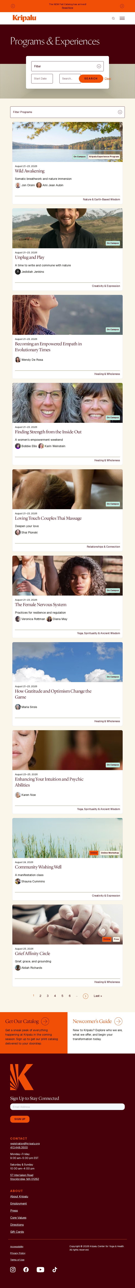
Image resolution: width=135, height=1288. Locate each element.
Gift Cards (17, 1232)
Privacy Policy (18, 1253)
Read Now (67, 7)
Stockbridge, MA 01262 (24, 1179)
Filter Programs (22, 112)
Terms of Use (17, 1259)
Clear (108, 78)
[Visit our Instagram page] (12, 1269)
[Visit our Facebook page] (26, 1269)
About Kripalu (19, 1196)
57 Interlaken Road (21, 1175)
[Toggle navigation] (122, 18)
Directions (17, 1225)
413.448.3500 (19, 1147)
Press (14, 1210)
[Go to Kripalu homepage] (22, 1077)
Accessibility (17, 1246)
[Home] (25, 16)
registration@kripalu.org (25, 1143)
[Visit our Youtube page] (40, 1269)
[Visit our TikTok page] (54, 1269)
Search (91, 78)
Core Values (18, 1218)
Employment (18, 1203)
